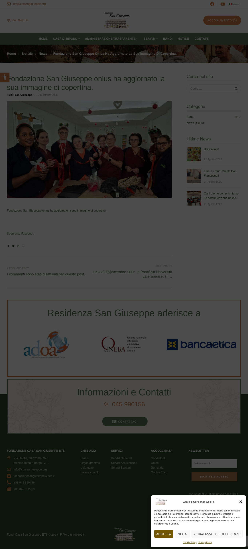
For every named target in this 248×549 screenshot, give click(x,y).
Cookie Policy (190, 542)
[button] (241, 501)
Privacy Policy (205, 542)
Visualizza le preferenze (217, 534)
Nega (182, 534)
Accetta (163, 534)
